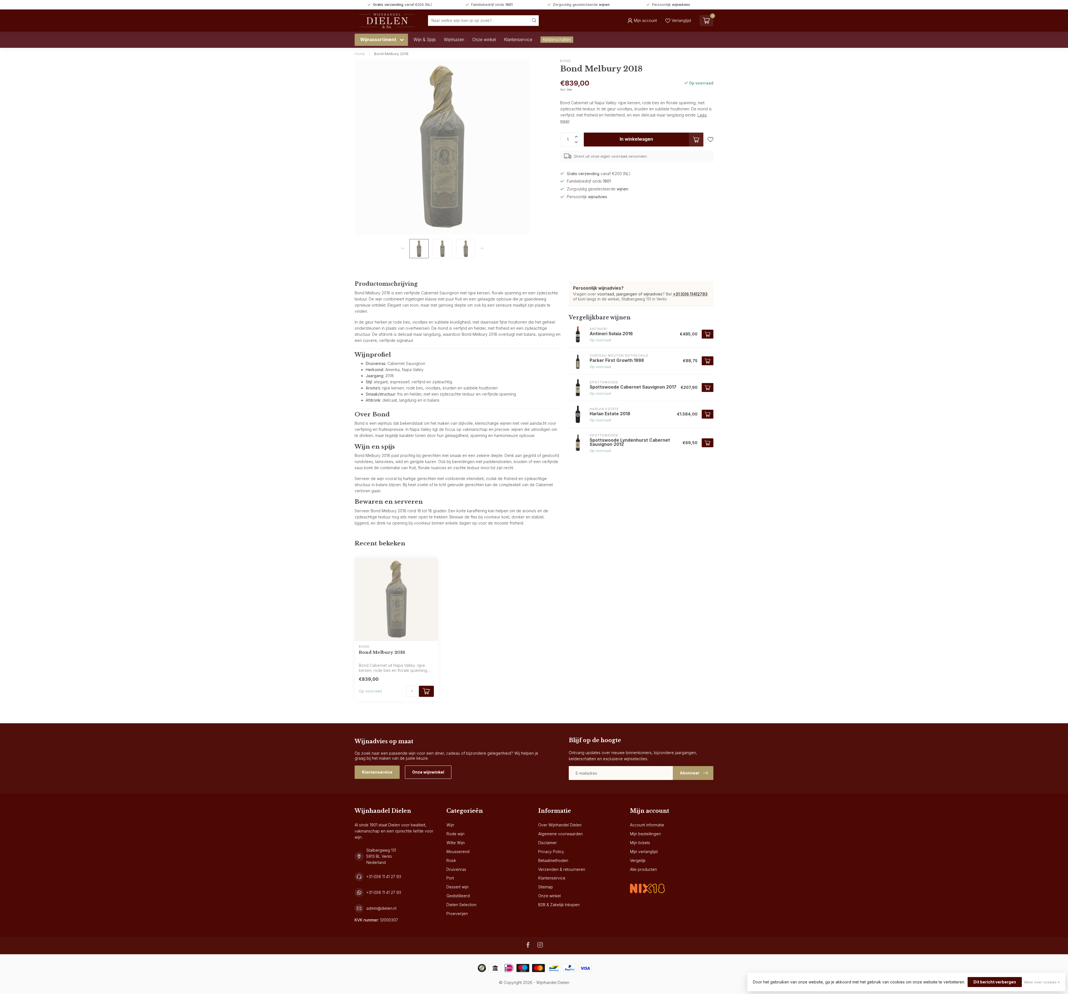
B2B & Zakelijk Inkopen (559, 904)
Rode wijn (455, 833)
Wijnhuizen (454, 39)
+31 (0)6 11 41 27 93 (383, 876)
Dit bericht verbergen (994, 982)
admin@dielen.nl (381, 908)
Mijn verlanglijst (644, 851)
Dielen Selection (461, 904)
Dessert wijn (457, 886)
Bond (565, 61)
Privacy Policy (551, 851)
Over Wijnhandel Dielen (560, 824)
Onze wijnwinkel (428, 772)
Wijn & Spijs (425, 39)
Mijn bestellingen (645, 833)
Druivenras (456, 869)
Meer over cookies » (1042, 982)
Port (450, 878)
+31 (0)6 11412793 (690, 294)
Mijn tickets (640, 842)
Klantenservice (518, 39)
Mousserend (457, 851)
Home (360, 53)
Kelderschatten (557, 39)
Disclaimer (547, 842)
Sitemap (545, 886)
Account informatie (647, 824)
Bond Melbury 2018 (391, 53)
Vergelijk (638, 860)
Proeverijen (457, 913)
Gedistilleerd (458, 895)
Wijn (450, 824)
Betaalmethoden (553, 860)
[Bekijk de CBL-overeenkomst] (647, 883)
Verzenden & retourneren (561, 869)
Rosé (451, 860)
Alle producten (643, 869)
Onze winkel (484, 39)
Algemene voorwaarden (560, 833)
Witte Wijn (455, 842)
